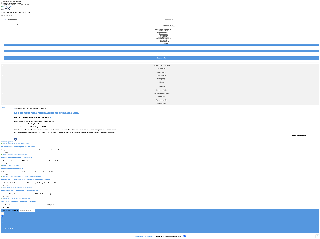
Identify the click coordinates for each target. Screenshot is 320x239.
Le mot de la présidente (163, 29)
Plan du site (7, 219)
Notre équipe (161, 72)
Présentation (163, 31)
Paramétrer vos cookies (11, 226)
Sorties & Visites (163, 37)
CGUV (6, 224)
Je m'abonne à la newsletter (10, 210)
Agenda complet (163, 42)
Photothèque (163, 43)
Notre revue (163, 34)
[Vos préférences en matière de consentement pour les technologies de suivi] (317, 236)
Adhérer (162, 82)
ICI (51, 117)
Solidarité (163, 40)
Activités (163, 35)
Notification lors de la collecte (143, 236)
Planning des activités (162, 93)
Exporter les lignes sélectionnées (11, 1)
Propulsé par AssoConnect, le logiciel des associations (21, 232)
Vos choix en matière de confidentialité (169, 236)
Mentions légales (9, 222)
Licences (7, 221)
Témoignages (161, 79)
